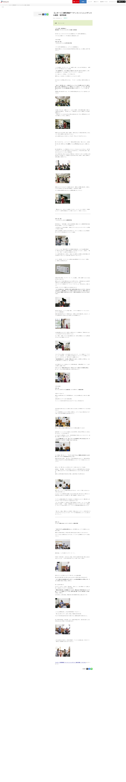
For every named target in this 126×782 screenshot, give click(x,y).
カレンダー (90, 1)
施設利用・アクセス (104, 1)
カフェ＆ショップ (112, 1)
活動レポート (96, 1)
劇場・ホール (76, 1)
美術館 (83, 1)
